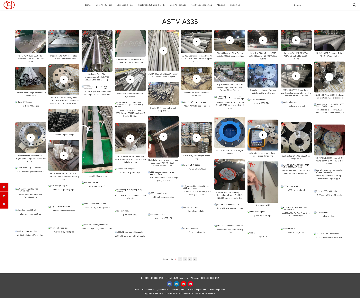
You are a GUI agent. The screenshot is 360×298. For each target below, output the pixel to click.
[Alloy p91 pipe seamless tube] (229, 204)
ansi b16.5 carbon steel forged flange (229, 151)
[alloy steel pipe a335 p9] (30, 210)
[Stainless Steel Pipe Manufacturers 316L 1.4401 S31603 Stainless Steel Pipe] (97, 51)
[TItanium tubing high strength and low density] (30, 78)
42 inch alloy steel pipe (130, 172)
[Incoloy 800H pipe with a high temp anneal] (163, 93)
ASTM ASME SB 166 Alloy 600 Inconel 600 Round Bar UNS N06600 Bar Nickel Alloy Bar (229, 195)
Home (88, 5)
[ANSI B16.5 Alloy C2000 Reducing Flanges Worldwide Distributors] (329, 76)
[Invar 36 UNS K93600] (196, 165)
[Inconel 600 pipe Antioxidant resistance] (196, 78)
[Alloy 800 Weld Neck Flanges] (196, 102)
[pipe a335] (263, 233)
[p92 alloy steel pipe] (263, 212)
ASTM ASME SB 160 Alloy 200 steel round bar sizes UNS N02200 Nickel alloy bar (130, 159)
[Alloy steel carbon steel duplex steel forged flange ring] (263, 134)
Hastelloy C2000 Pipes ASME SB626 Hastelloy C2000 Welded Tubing (263, 56)
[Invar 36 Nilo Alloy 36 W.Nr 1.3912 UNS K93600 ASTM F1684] (296, 166)
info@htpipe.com (180, 278)
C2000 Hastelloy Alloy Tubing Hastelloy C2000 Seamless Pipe (230, 54)
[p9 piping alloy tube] (196, 228)
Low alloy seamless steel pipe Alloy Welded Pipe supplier (329, 177)
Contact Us (235, 5)
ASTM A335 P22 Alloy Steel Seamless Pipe (31, 195)
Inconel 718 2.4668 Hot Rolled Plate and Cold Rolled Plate (63, 57)
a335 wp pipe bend (296, 190)
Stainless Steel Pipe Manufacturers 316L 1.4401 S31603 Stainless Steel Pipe (97, 77)
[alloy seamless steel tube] (63, 207)
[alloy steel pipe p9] (97, 182)
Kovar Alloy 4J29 (263, 205)
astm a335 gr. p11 (296, 232)
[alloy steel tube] (329, 212)
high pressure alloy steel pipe (329, 237)
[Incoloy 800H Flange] (263, 99)
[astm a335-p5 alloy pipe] (63, 186)
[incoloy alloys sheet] (296, 102)
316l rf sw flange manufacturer (30, 171)
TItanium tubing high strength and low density (31, 94)
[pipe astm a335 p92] (163, 214)
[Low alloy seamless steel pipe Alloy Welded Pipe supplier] (329, 171)
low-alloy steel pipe (196, 211)
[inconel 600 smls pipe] (97, 139)
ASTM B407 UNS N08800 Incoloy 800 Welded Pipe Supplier (163, 75)
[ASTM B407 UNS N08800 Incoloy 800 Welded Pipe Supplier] (163, 50)
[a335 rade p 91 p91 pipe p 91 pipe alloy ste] (130, 191)
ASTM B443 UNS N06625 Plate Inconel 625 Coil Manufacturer (130, 60)
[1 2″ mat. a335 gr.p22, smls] (329, 191)
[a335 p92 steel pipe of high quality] (130, 232)
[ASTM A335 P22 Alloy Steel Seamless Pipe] (30, 190)
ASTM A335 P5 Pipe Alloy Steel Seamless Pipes (296, 214)
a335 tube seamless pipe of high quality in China (163, 178)
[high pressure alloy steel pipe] (329, 233)
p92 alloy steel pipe (263, 215)
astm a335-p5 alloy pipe (64, 189)
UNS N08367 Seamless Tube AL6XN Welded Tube (329, 54)
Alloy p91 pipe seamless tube (230, 208)
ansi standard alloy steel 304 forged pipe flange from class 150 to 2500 (31, 158)
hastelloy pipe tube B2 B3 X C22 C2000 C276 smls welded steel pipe (229, 105)
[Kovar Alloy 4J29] (263, 182)
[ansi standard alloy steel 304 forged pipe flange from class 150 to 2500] (30, 137)
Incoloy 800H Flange (263, 103)
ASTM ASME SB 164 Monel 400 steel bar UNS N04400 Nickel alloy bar (64, 176)
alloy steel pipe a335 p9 (30, 214)
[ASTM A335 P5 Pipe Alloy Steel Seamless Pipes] (296, 208)
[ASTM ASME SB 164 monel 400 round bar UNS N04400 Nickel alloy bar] (329, 139)
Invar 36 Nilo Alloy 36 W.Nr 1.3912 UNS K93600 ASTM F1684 (296, 172)
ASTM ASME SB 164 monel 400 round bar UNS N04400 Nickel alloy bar (329, 161)
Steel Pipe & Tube (104, 5)
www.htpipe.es (178, 289)
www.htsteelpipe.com (197, 289)
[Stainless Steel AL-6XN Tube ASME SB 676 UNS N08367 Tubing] (296, 40)
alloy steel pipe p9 (97, 186)
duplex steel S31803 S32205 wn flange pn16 (296, 157)
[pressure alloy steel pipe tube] (97, 204)
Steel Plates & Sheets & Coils (151, 5)
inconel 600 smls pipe (97, 176)
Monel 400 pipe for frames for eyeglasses (130, 95)
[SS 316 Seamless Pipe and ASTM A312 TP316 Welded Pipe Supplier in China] (196, 41)
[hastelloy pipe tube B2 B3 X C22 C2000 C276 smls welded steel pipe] (229, 98)
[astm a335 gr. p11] (296, 229)
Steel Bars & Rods (125, 5)
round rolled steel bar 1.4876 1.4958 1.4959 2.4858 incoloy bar (329, 111)
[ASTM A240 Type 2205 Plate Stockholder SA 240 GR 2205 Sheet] (30, 41)
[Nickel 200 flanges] (30, 102)
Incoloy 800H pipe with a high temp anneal (163, 109)
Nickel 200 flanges (30, 106)
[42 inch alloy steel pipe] (130, 169)
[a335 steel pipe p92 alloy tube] (30, 231)
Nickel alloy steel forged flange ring (196, 157)
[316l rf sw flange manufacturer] (30, 168)
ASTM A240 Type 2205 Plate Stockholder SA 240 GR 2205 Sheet (31, 59)
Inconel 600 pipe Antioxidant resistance (196, 94)
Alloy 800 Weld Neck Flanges (197, 106)
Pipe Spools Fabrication (201, 5)
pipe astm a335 (130, 215)
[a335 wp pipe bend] (296, 186)
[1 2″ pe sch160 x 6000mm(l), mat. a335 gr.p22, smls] (196, 187)
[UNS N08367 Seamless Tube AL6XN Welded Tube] (329, 40)
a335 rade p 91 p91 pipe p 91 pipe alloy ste (130, 196)
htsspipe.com (148, 289)
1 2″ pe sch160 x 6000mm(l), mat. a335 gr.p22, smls (197, 193)
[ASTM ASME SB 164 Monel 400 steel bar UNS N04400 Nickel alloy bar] (63, 155)
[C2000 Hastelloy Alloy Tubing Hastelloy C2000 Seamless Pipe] (229, 40)
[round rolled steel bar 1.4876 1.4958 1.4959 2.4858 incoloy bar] (329, 105)
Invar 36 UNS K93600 (196, 169)
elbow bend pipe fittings (63, 134)
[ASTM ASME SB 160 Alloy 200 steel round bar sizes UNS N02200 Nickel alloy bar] (130, 138)
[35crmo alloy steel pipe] (63, 228)
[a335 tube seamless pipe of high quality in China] (163, 173)
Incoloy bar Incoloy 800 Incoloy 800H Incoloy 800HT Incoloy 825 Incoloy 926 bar (130, 113)
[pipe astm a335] (130, 211)
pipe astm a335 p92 (163, 218)
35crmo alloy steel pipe (64, 232)
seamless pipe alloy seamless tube (97, 228)
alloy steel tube (329, 216)
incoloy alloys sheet (296, 106)
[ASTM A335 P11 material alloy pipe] (229, 226)
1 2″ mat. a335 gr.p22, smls (329, 195)
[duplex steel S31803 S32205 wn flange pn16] (296, 137)
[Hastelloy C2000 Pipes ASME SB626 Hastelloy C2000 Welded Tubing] (263, 40)
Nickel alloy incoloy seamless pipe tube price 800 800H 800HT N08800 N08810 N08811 (163, 163)
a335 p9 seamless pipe (163, 197)
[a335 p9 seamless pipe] (163, 193)
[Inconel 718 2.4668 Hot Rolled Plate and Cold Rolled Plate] (63, 41)
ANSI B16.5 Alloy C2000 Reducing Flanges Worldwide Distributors (329, 96)
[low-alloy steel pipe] (196, 207)
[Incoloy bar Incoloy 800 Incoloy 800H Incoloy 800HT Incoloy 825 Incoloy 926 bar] (130, 105)
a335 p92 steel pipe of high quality (130, 236)
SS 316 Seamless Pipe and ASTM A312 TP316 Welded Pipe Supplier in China (196, 59)
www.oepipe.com (217, 289)
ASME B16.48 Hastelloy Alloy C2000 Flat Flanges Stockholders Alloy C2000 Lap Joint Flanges (64, 100)
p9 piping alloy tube (196, 232)
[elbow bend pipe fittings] (63, 120)
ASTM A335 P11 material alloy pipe (229, 230)
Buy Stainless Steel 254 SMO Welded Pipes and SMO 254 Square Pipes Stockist (230, 87)
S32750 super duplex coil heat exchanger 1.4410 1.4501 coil (97, 93)
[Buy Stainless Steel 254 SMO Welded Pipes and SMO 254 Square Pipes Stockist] (229, 71)
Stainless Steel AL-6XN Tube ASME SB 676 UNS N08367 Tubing (296, 56)
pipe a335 (263, 237)
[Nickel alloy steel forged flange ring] (196, 137)
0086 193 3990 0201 (154, 278)
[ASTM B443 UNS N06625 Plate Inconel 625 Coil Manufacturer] (130, 43)
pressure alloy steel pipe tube (97, 207)
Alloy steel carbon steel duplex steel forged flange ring (262, 154)
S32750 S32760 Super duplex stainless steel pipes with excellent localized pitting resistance (296, 93)
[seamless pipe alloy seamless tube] (97, 225)
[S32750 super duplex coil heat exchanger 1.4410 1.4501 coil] (97, 87)
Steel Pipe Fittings (178, 5)
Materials (221, 5)
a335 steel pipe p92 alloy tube (30, 235)
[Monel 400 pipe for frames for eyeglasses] (130, 79)
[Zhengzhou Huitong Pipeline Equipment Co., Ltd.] (18, 5)
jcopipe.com (163, 289)
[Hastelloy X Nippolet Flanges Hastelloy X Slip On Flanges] (263, 75)
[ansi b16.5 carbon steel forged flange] (229, 132)
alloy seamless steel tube (64, 211)
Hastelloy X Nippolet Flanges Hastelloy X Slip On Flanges (263, 91)
